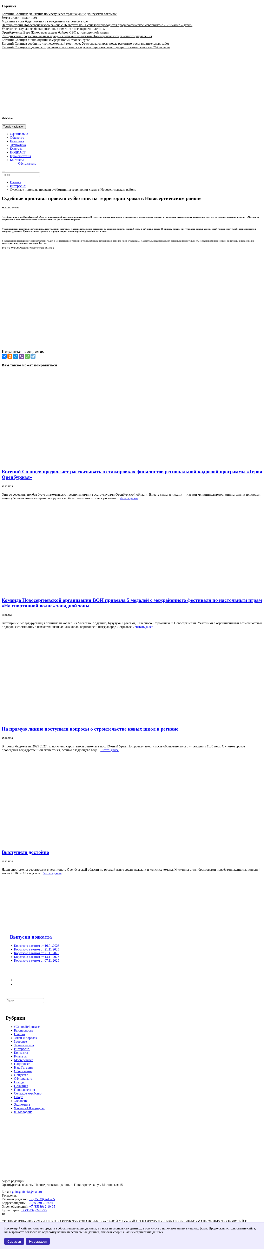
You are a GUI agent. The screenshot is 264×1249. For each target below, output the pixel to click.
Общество (17, 137)
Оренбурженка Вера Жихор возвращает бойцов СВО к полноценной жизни (55, 32)
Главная (15, 182)
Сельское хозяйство (27, 1093)
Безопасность (23, 1030)
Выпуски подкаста (31, 937)
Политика (17, 141)
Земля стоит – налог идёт (19, 17)
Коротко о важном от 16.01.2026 (36, 945)
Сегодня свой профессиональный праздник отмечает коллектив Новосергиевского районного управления (77, 36)
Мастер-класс (23, 1060)
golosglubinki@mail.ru (27, 1191)
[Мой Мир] (15, 356)
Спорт (18, 1097)
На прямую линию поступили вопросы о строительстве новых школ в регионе (90, 729)
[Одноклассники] (9, 356)
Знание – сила (24, 1045)
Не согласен (38, 1241)
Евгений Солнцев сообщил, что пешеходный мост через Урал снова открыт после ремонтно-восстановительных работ (85, 43)
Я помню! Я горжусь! (29, 1108)
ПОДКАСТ (18, 152)
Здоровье (20, 1041)
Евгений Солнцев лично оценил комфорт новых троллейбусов (46, 40)
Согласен (14, 1241)
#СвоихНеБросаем (27, 1026)
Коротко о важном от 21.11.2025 (36, 949)
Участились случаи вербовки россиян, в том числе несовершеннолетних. (53, 28)
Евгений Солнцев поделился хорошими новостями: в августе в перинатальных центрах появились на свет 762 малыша (86, 47)
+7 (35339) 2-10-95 (42, 1206)
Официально (19, 134)
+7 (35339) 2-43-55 (42, 1199)
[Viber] (21, 356)
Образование (23, 1071)
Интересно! (18, 186)
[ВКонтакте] (4, 356)
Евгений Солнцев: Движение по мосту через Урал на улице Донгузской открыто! (59, 14)
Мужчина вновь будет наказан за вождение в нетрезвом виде (45, 21)
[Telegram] (33, 356)
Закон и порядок (25, 1038)
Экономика (18, 145)
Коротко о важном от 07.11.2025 (36, 960)
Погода (19, 1082)
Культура (16, 148)
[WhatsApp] (27, 356)
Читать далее (129, 498)
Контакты (17, 159)
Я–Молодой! (23, 1112)
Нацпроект (21, 1063)
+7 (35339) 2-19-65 (40, 1203)
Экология (20, 1101)
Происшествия (20, 156)
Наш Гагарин (23, 1067)
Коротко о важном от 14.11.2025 (36, 957)
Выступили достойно (25, 852)
